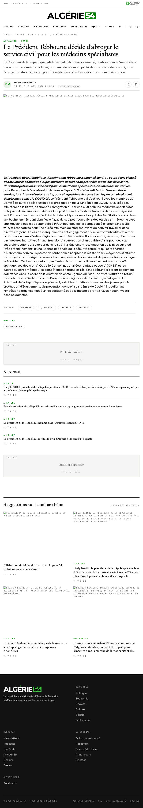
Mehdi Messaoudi (25, 82)
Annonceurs (83, 754)
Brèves (7, 765)
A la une (43, 34)
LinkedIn (66, 307)
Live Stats (9, 749)
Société (80, 704)
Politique (23, 26)
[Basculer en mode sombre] (130, 26)
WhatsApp (84, 307)
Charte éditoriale (86, 749)
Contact (81, 760)
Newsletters (11, 738)
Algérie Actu (25, 34)
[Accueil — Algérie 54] (71, 15)
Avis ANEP (10, 754)
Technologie (79, 26)
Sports (96, 26)
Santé (74, 34)
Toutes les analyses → (125, 505)
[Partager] (128, 84)
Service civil (14, 326)
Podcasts (9, 743)
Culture (109, 26)
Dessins (8, 760)
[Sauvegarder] (136, 84)
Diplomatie (41, 26)
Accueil (8, 26)
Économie (59, 26)
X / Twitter (46, 307)
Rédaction (82, 743)
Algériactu (60, 34)
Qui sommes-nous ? (88, 738)
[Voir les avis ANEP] (133, 3)
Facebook (26, 307)
